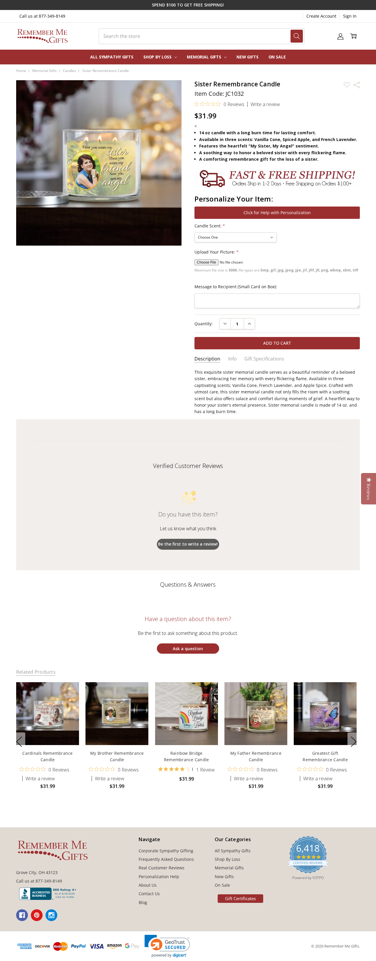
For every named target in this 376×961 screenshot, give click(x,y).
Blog (143, 902)
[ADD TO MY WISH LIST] (68, 702)
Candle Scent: (209, 226)
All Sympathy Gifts (111, 57)
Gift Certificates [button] (240, 898)
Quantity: (203, 323)
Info (232, 359)
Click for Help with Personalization (277, 212)
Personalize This (47, 733)
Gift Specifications (264, 359)
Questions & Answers (188, 584)
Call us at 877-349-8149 (42, 16)
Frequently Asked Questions (166, 859)
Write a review (265, 104)
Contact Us (149, 893)
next (354, 741)
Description (207, 359)
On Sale (277, 57)
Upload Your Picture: (216, 252)
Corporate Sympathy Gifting (166, 850)
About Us (148, 885)
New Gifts (247, 57)
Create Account (321, 16)
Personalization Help (159, 876)
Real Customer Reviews (161, 868)
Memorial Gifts (204, 57)
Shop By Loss (158, 57)
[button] (167, 946)
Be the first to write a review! (188, 544)
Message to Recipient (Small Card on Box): (235, 286)
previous (19, 741)
